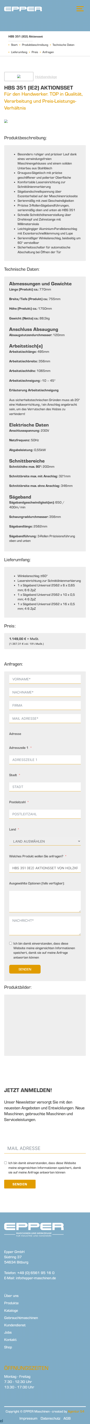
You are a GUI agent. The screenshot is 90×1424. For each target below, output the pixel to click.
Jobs (8, 1332)
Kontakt (10, 1339)
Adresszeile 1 (18, 748)
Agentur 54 (76, 1411)
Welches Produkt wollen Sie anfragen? (36, 856)
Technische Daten (63, 45)
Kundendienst (15, 1325)
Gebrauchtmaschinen (21, 1317)
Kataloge (11, 1310)
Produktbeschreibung (35, 45)
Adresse (15, 734)
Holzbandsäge (46, 76)
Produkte (11, 1303)
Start (14, 45)
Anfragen (48, 52)
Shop (8, 1347)
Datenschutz (50, 1418)
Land (12, 829)
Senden (25, 969)
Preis (35, 52)
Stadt (13, 775)
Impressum (28, 1418)
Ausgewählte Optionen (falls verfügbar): (36, 883)
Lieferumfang (19, 52)
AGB (67, 1418)
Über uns (11, 1295)
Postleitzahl (17, 802)
